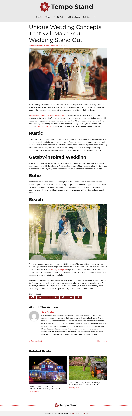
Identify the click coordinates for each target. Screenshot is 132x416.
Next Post (102, 341)
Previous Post (35, 341)
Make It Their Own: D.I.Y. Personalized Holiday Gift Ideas (44, 387)
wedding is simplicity (59, 269)
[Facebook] (32, 297)
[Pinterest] (55, 297)
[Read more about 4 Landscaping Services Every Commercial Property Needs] (88, 368)
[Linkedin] (48, 297)
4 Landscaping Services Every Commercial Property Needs (84, 383)
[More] (78, 297)
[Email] (70, 297)
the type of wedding (44, 126)
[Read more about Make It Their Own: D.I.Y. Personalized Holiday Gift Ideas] (48, 369)
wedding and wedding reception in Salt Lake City (48, 115)
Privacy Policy (75, 413)
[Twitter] (40, 297)
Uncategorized (48, 45)
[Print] (63, 297)
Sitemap (85, 413)
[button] (95, 17)
